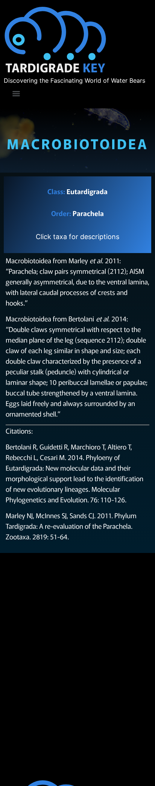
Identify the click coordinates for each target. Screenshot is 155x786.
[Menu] (16, 93)
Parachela (88, 213)
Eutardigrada (87, 191)
